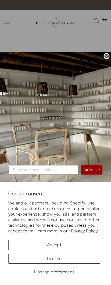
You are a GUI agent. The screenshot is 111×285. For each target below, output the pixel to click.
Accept (54, 244)
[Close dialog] (106, 56)
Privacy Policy (84, 230)
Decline (54, 258)
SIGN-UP (92, 170)
